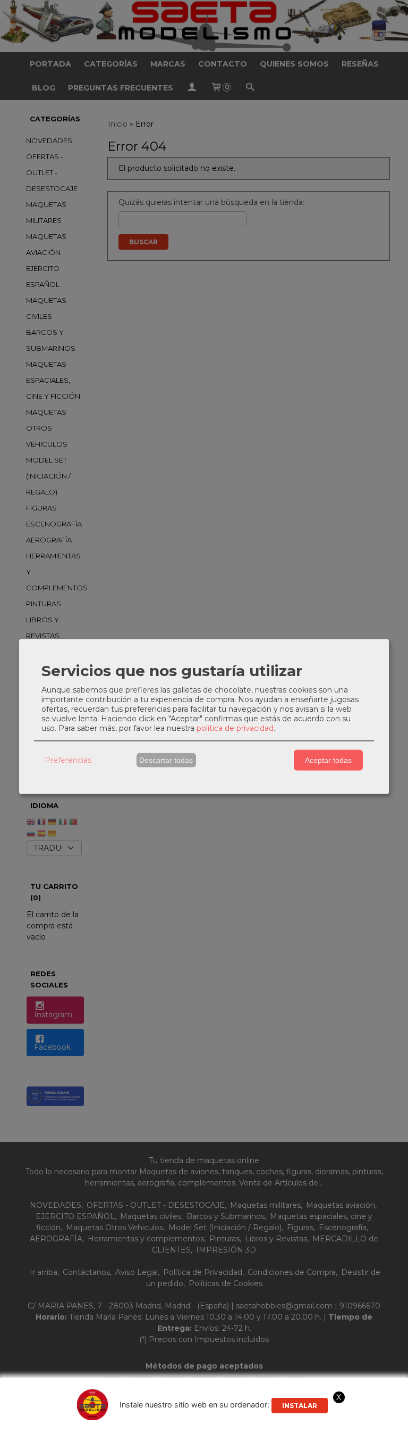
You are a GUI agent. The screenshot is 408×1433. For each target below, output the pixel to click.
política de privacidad (235, 727)
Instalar (299, 1406)
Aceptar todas (328, 760)
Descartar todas (166, 760)
